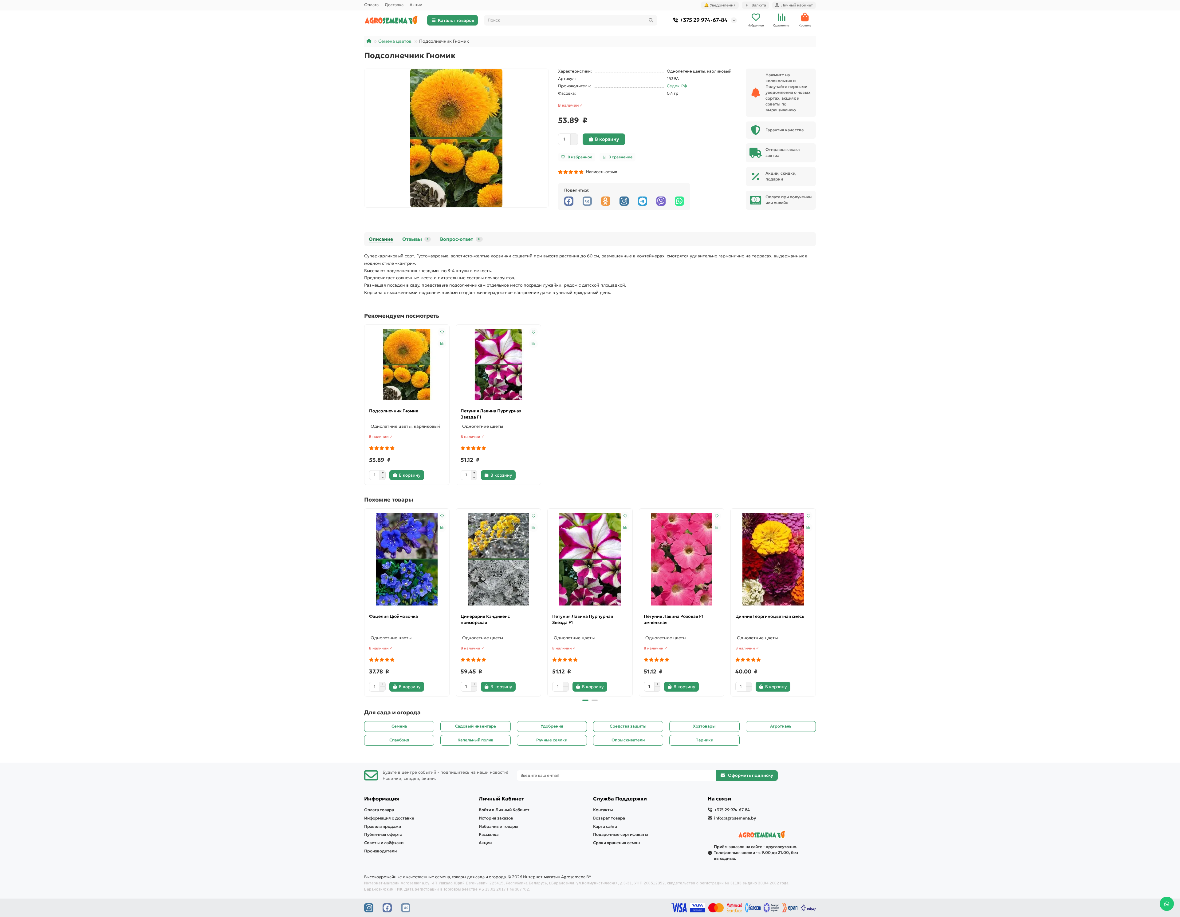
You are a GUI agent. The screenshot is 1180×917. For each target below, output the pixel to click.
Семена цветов (394, 41)
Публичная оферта (383, 834)
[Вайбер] (661, 201)
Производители (380, 851)
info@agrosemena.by (735, 818)
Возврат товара (609, 818)
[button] (365, 601)
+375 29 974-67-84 (704, 20)
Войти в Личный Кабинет (504, 809)
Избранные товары (498, 826)
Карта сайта (605, 826)
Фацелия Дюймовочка (393, 616)
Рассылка (488, 834)
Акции (416, 4)
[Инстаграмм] (624, 201)
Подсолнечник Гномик (393, 411)
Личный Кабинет (501, 799)
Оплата (371, 4)
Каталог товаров (456, 20)
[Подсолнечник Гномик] (407, 364)
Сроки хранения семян (616, 842)
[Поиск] (651, 20)
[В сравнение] (442, 343)
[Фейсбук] (568, 201)
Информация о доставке (389, 818)
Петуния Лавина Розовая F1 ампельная (673, 619)
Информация (381, 799)
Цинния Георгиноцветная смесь (769, 616)
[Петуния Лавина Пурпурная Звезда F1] (498, 364)
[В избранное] (442, 332)
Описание (381, 239)
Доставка (394, 4)
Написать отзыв (600, 171)
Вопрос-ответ (460, 239)
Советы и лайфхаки (383, 842)
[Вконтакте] (587, 201)
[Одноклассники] (605, 201)
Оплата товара (379, 809)
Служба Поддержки (620, 799)
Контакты (603, 809)
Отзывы (415, 239)
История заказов (496, 818)
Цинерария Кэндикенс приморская (485, 619)
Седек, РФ (677, 86)
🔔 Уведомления (720, 5)
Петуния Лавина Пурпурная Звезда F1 (491, 414)
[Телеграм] (642, 201)
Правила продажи (382, 826)
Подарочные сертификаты (620, 834)
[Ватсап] (679, 201)
